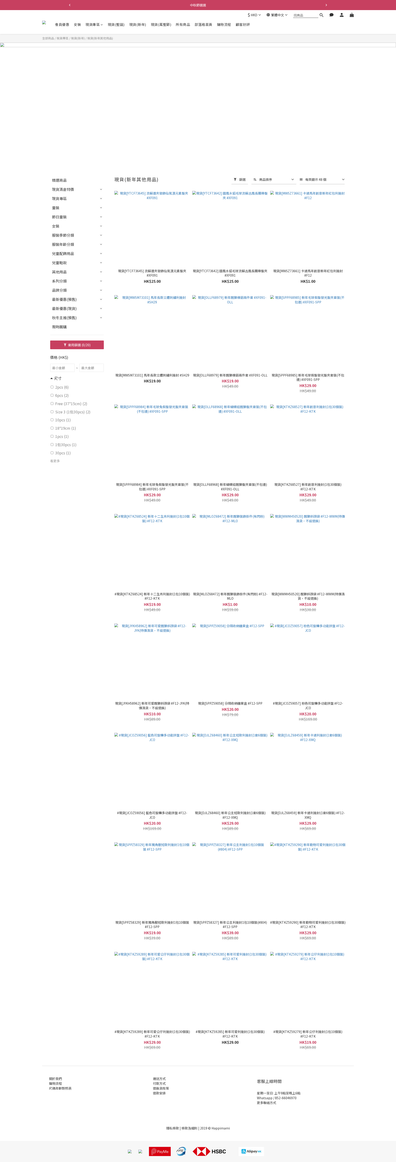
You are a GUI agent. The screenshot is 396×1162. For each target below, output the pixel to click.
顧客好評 (243, 24)
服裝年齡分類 (63, 244)
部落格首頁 (203, 24)
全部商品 (48, 38)
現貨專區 (92, 24)
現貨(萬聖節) (161, 24)
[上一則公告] (70, 5)
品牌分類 (59, 290)
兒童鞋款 (59, 262)
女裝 (77, 24)
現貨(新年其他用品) (100, 38)
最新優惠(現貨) (64, 308)
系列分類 (59, 281)
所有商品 (183, 24)
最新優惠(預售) (64, 299)
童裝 (55, 207)
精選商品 (59, 180)
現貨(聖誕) (116, 24)
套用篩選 (79, 345)
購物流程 (224, 24)
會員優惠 (62, 24)
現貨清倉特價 (63, 189)
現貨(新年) (137, 24)
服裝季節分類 (63, 235)
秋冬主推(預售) (64, 317)
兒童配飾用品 (63, 253)
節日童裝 (59, 217)
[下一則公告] (326, 5)
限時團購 (59, 327)
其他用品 (59, 272)
